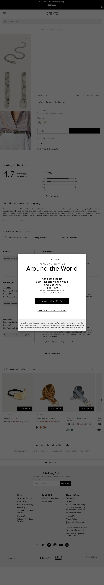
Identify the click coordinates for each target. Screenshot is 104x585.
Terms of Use (56, 323)
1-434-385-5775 (54, 292)
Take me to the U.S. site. (52, 310)
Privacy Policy (68, 323)
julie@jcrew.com (53, 290)
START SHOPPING (52, 300)
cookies (27, 325)
